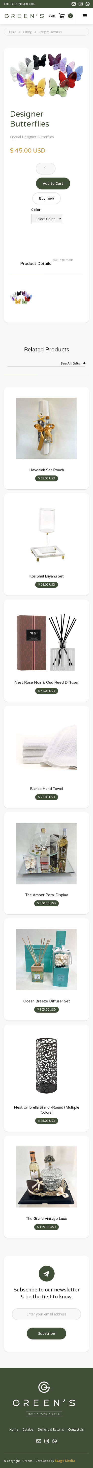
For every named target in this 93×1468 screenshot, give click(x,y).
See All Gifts (70, 363)
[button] (85, 16)
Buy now (46, 198)
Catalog (27, 32)
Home (12, 32)
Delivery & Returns (51, 1429)
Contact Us (76, 1429)
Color (35, 209)
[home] (24, 16)
